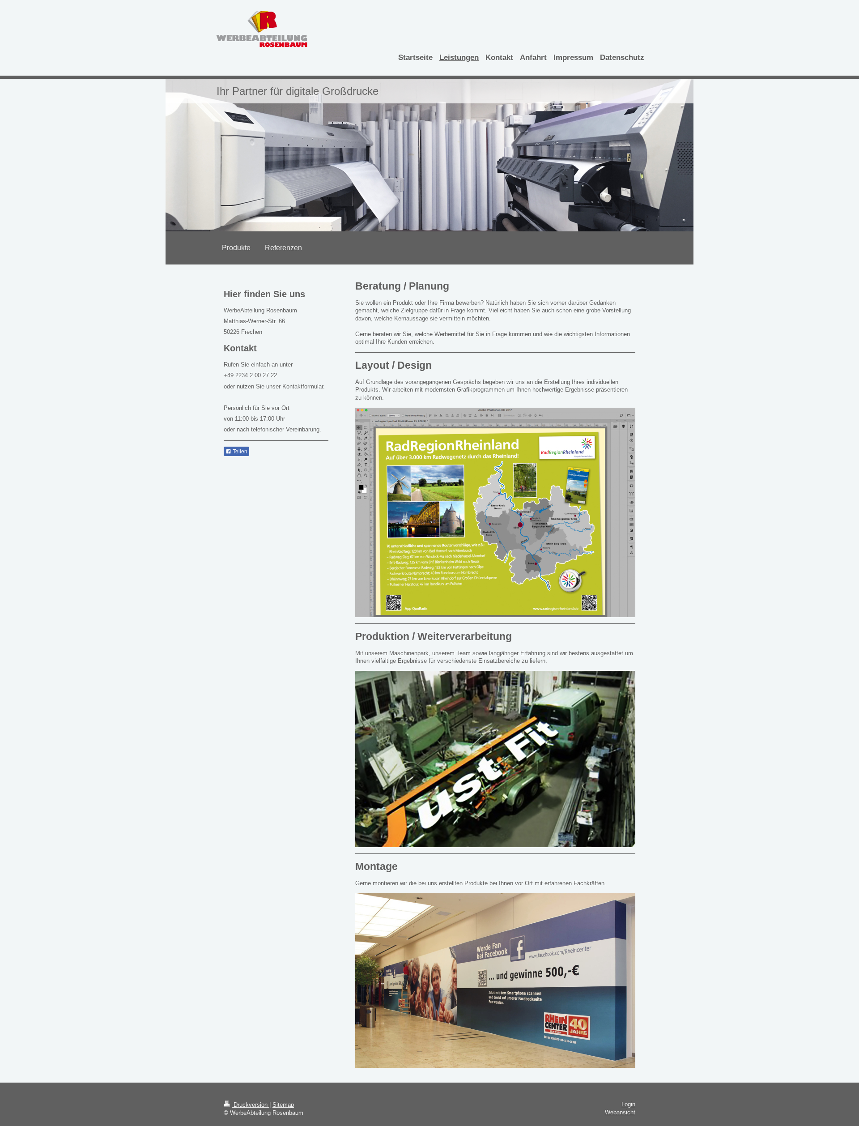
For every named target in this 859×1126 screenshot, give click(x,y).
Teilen (239, 451)
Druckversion (250, 1104)
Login (628, 1104)
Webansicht (620, 1112)
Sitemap (283, 1104)
